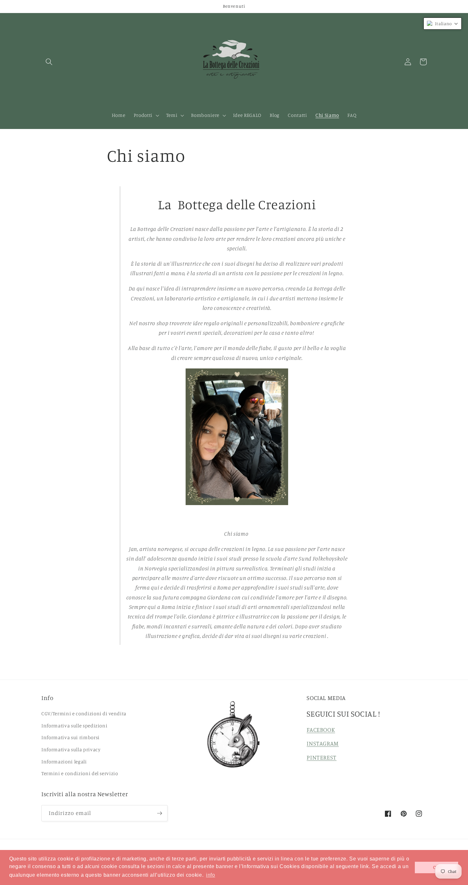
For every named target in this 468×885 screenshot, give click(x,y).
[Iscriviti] (159, 813)
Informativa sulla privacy (71, 749)
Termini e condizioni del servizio (79, 773)
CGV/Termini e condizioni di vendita (83, 713)
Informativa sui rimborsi (70, 737)
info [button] (210, 875)
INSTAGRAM (323, 743)
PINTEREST (322, 757)
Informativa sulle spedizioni (74, 726)
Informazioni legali (64, 762)
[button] (49, 61)
